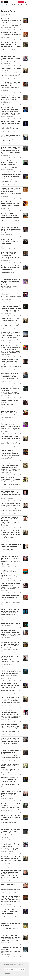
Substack (7, 973)
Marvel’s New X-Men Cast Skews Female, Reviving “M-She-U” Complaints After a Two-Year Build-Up (10, 831)
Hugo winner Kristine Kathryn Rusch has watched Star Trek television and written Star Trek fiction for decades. (11, 730)
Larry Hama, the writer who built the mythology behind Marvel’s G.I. (10, 88)
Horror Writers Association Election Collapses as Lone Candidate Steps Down (9, 162)
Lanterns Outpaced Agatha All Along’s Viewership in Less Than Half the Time (10, 388)
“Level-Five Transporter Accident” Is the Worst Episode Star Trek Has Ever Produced (10, 452)
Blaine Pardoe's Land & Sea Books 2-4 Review (11, 804)
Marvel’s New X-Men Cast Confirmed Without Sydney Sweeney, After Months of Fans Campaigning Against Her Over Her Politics (10, 712)
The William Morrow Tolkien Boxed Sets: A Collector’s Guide (10, 96)
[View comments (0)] (9, 29)
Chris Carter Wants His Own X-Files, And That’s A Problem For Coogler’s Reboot (10, 253)
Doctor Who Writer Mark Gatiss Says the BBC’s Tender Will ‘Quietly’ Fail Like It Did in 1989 (10, 361)
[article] (14, 24)
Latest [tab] (3, 14)
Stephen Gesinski (8, 890)
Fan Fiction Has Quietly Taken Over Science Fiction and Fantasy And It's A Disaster (11, 844)
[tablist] (8, 14)
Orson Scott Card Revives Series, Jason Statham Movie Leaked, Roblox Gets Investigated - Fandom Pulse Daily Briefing (11, 320)
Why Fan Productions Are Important (8, 885)
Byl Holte (7, 208)
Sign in (26, 2)
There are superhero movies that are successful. (10, 206)
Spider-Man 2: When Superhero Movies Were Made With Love (10, 202)
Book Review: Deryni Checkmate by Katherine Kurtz (10, 924)
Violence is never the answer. (8, 404)
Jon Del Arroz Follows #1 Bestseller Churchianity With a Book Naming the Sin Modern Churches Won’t (10, 465)
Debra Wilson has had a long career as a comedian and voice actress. (11, 35)
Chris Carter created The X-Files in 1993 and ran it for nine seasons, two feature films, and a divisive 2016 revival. (10, 258)
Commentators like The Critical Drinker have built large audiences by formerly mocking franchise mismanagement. (10, 588)
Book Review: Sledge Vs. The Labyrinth (9, 401)
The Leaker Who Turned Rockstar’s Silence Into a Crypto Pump (10, 58)
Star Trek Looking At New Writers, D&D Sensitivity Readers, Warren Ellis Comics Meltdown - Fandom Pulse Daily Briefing (11, 532)
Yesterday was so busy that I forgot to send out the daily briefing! (10, 536)
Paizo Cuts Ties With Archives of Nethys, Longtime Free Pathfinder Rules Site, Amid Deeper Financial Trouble (11, 897)
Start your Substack (11, 969)
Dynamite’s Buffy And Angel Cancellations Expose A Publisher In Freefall (11, 20)
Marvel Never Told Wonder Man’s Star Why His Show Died (11, 136)
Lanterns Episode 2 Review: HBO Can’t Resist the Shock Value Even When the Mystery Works (10, 149)
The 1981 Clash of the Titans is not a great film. (10, 523)
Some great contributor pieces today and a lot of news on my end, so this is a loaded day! (11, 324)
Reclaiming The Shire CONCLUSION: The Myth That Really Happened (10, 241)
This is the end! (4, 245)
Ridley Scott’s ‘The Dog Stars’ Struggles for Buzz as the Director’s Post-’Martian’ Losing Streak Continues (10, 44)
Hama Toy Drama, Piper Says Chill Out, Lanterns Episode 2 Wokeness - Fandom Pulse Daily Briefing (11, 70)
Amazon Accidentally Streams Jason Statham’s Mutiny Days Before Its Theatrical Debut (10, 375)
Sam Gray (9, 37)
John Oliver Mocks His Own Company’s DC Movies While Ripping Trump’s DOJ (9, 911)
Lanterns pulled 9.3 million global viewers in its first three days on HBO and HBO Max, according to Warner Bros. (10, 392)
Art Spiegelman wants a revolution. (9, 743)
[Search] (26, 14)
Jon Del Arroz (12, 27)
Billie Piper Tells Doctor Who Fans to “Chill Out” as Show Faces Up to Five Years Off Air (11, 190)
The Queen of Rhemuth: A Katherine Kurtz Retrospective (10, 631)
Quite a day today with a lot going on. (10, 940)
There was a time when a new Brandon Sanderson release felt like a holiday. (10, 113)
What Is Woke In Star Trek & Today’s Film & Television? (9, 412)
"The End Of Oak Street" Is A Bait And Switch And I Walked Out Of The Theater (10, 817)
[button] (2, 4)
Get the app (21, 969)
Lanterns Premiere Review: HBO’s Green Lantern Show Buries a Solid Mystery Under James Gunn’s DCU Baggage (11, 752)
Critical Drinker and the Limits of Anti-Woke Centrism (10, 584)
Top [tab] (7, 14)
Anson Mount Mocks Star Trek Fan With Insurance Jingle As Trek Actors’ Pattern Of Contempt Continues (11, 644)
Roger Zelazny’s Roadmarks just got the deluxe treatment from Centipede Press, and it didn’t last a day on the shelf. (10, 576)
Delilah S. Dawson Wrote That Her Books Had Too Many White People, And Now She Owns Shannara (11, 793)
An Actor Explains (9, 417)
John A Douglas (8, 405)
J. (1, 496)
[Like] (2, 944)
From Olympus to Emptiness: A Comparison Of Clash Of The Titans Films (10, 519)
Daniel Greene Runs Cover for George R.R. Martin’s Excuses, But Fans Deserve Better (11, 229)
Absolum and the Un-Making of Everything (10, 293)
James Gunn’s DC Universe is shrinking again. (10, 951)
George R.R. (4, 232)
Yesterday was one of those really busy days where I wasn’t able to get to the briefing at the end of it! (10, 74)
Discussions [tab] (12, 14)
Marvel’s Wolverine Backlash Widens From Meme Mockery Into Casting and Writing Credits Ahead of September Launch (11, 671)
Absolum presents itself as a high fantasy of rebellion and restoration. (11, 297)
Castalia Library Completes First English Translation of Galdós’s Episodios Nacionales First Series (11, 306)
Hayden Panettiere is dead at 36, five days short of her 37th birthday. (10, 770)
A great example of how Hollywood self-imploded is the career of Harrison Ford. (11, 562)
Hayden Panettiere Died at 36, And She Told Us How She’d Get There (10, 765)
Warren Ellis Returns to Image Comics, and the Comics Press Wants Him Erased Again (10, 611)
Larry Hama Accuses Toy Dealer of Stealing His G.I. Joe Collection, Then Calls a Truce (11, 84)
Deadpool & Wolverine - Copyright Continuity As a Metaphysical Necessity (11, 176)
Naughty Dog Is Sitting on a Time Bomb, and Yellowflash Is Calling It (10, 123)
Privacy (15, 964)
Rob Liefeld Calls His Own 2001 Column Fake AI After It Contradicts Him (10, 658)
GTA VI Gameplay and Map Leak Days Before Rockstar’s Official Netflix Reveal (10, 281)
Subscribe (21, 2)
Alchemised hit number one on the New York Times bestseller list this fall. (10, 849)
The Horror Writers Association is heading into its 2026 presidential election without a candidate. (9, 166)
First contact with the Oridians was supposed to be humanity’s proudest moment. (10, 548)
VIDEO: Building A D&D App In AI (10, 623)
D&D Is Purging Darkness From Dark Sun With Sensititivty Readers (10, 597)
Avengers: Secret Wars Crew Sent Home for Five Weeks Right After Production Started (11, 267)
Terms (19, 964)
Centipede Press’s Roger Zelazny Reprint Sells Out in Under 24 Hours (11, 571)
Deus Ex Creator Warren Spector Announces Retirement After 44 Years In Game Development (10, 505)
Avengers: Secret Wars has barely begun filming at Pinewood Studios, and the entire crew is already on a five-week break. (11, 271)
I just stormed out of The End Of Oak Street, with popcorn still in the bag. (10, 821)
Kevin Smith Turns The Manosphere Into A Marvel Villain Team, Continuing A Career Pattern (11, 479)
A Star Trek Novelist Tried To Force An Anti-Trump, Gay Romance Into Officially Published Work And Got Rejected (11, 779)
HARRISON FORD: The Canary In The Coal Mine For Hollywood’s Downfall (10, 558)
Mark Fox (7, 525)
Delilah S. (3, 796)
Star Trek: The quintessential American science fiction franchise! (10, 415)
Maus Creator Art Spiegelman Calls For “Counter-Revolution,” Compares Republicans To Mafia (10, 740)
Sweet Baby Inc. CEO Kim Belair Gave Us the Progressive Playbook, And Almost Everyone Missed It (10, 424)
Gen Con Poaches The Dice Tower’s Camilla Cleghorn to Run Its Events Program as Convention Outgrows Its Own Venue (10, 685)
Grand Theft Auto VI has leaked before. (10, 61)
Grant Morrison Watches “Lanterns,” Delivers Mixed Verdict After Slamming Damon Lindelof (10, 215)
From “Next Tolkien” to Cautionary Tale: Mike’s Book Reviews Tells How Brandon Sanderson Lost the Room (9, 109)
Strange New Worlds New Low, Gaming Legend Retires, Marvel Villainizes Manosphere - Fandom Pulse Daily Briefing (11, 438)
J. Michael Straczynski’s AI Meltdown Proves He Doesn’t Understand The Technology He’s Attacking (11, 493)
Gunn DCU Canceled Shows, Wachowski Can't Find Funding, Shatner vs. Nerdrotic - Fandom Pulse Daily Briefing (10, 937)
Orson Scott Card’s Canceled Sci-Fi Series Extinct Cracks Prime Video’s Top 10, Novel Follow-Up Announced (11, 334)
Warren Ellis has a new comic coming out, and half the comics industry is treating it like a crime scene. (10, 615)
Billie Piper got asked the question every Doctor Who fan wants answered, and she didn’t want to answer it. (11, 194)
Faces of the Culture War (8, 32)
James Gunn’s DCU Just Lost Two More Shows (11, 948)
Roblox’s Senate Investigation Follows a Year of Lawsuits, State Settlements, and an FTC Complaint (10, 347)
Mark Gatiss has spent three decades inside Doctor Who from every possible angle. (10, 365)
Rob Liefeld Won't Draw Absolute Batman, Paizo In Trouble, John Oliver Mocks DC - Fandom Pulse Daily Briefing (10, 858)
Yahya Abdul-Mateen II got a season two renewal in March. (11, 139)
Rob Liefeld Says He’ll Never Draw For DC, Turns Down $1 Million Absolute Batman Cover (11, 872)
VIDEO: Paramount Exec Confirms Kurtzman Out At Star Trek (11, 545)
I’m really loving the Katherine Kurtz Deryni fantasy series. (10, 862)
